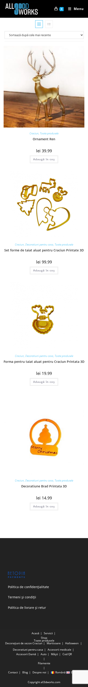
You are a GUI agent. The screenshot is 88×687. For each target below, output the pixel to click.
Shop (44, 638)
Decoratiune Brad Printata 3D (44, 486)
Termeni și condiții (22, 597)
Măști (54, 654)
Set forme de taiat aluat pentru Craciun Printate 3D (44, 250)
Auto (43, 654)
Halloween (72, 643)
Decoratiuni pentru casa (39, 244)
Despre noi (39, 672)
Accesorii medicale (59, 650)
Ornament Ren (44, 139)
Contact (13, 672)
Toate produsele (49, 133)
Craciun (34, 133)
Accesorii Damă (26, 654)
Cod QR (67, 654)
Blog (25, 672)
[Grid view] (39, 24)
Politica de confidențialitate (28, 587)
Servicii (48, 633)
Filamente (44, 663)
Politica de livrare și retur (27, 607)
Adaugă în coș (44, 159)
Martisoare (54, 643)
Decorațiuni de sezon (18, 643)
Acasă (35, 633)
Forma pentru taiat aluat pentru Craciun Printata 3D (44, 361)
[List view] (49, 24)
